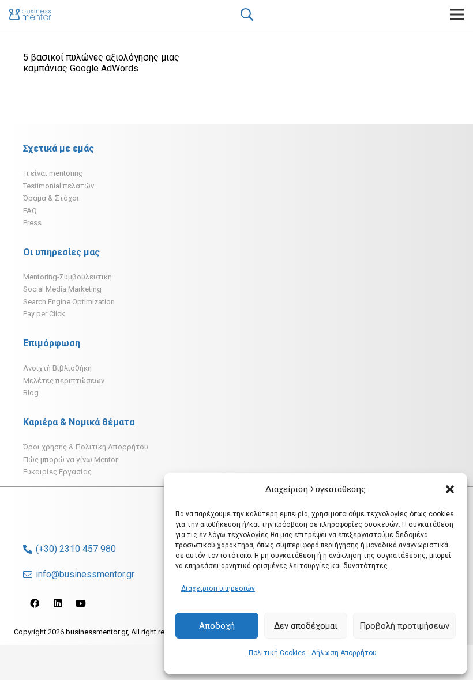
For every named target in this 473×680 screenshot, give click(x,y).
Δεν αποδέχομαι (305, 626)
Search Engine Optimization (69, 301)
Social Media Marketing (62, 289)
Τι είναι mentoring (53, 173)
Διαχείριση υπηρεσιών (218, 588)
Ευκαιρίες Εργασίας (57, 471)
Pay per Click (44, 313)
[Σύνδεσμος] (30, 14)
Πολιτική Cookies (277, 653)
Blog (31, 392)
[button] (450, 489)
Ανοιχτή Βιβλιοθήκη (57, 368)
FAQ (30, 210)
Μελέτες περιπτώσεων (63, 380)
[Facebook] (34, 603)
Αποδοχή (217, 626)
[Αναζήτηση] (246, 15)
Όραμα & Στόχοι (51, 198)
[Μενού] (456, 14)
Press (32, 222)
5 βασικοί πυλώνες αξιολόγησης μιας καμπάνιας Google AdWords (101, 63)
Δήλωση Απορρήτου (344, 653)
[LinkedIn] (57, 603)
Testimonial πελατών (58, 186)
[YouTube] (80, 603)
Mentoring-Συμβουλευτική (67, 277)
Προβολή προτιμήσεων (404, 626)
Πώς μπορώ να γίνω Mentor (70, 459)
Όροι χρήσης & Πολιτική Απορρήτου (85, 447)
